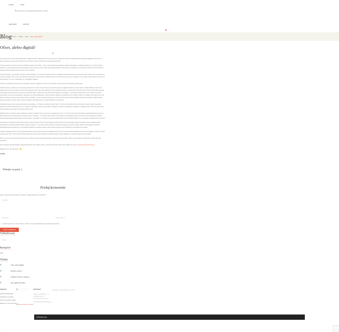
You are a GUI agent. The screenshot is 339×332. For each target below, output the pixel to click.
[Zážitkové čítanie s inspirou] (4, 276)
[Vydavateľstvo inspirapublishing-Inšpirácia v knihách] (31, 11)
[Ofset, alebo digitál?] (4, 264)
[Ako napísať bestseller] (4, 282)
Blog (1, 253)
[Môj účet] (169, 31)
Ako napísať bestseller (18, 283)
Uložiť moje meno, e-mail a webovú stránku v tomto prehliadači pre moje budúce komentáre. (31, 224)
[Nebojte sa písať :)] (26, 169)
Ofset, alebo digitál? (17, 265)
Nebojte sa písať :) (16, 271)
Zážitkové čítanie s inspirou (20, 277)
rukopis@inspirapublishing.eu (86, 145)
